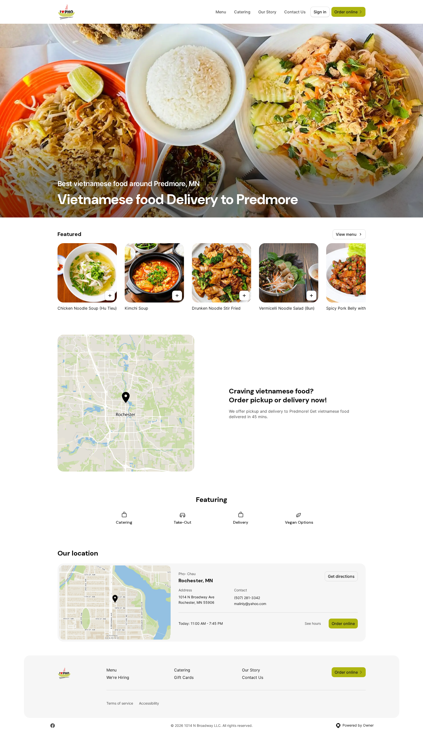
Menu (221, 11)
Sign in (320, 11)
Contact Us (295, 11)
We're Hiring (117, 677)
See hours (313, 623)
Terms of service (119, 703)
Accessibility (149, 703)
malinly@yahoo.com (250, 604)
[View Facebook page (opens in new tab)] (53, 726)
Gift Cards (184, 677)
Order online (343, 623)
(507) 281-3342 (247, 598)
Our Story (267, 11)
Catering (242, 11)
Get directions (341, 576)
